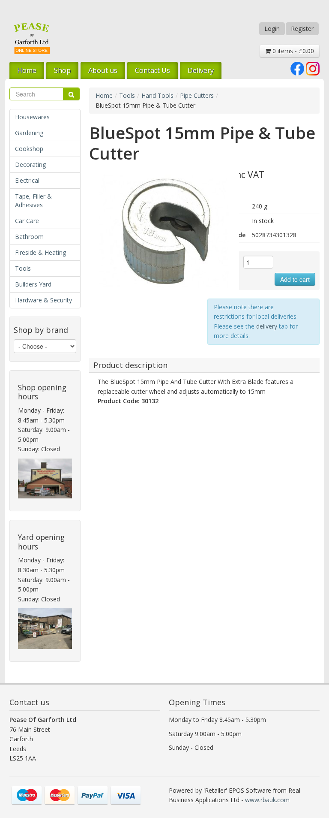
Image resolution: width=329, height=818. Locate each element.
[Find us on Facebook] (297, 68)
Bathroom (29, 236)
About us (102, 70)
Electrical (27, 180)
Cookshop (29, 149)
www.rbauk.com (267, 800)
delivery (266, 326)
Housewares (32, 117)
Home (26, 70)
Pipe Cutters (197, 95)
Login (272, 28)
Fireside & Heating (40, 252)
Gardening (29, 133)
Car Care (27, 221)
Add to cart (295, 279)
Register (302, 28)
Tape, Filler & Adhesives (33, 200)
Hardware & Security (43, 300)
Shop (62, 70)
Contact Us (152, 70)
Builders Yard (33, 284)
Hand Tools (157, 95)
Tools (23, 268)
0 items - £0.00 (292, 51)
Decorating (30, 164)
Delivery (201, 70)
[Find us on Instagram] (313, 68)
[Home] (31, 38)
